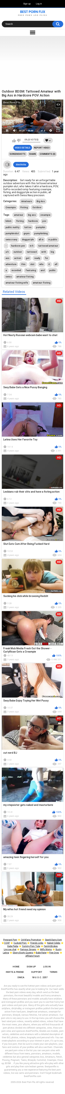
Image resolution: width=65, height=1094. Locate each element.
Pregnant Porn (10, 940)
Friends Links (36, 943)
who (41, 264)
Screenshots (17, 154)
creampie (45, 215)
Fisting (24, 207)
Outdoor (36, 207)
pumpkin (40, 227)
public (52, 270)
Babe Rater (41, 952)
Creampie (11, 207)
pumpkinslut (12, 233)
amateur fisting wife (17, 283)
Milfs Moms (46, 949)
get (28, 258)
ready (37, 258)
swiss (9, 276)
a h (7, 252)
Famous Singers (28, 949)
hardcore (33, 221)
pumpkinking (41, 233)
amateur (18, 215)
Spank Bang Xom (53, 940)
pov (44, 221)
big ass (32, 215)
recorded (16, 270)
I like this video (14, 140)
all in (41, 239)
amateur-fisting (42, 283)
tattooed (32, 252)
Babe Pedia (12, 946)
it (49, 264)
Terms (53, 972)
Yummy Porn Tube (31, 946)
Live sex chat (10, 949)
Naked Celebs (53, 943)
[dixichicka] (7, 164)
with (43, 252)
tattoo (28, 227)
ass (8, 258)
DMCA (21, 977)
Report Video (42, 148)
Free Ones (54, 952)
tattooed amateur (48, 246)
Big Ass (41, 201)
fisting (20, 221)
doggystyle (28, 239)
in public (52, 239)
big (52, 252)
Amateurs (26, 201)
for (46, 258)
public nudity (13, 227)
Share (32, 154)
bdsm (9, 221)
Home (16, 966)
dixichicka (21, 164)
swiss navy (11, 239)
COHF (7, 943)
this (23, 264)
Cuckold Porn (20, 943)
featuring (31, 270)
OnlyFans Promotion (31, 940)
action (17, 258)
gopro (27, 233)
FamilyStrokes (51, 946)
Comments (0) (47, 154)
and (43, 270)
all (56, 264)
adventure (11, 264)
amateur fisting (25, 276)
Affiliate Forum (32, 956)
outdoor (18, 252)
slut (32, 264)
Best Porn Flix (12, 102)
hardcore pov (18, 246)
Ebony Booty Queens (23, 952)
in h (32, 246)
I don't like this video (19, 140)
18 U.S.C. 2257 (39, 977)
